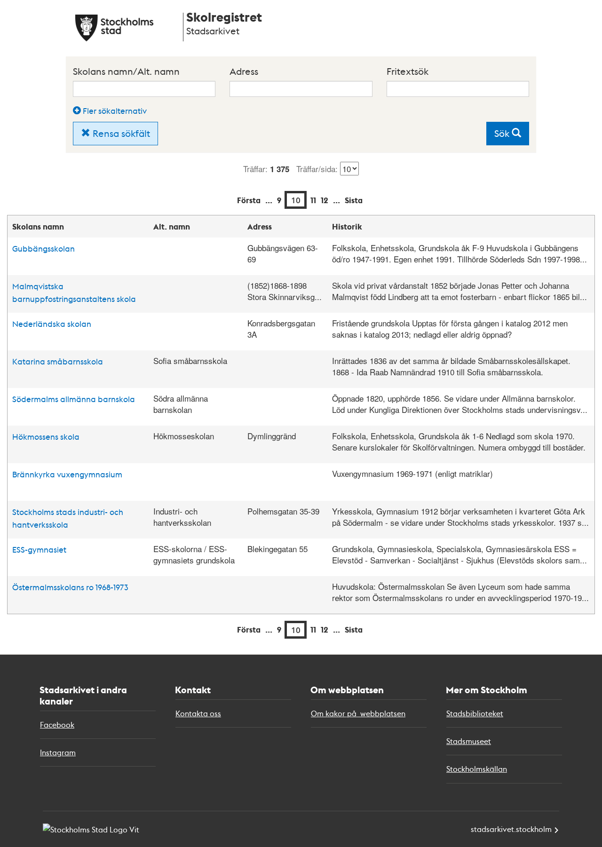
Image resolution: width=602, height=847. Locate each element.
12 (324, 200)
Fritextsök (407, 71)
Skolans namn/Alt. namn (126, 71)
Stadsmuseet (468, 741)
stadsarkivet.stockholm (511, 829)
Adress (244, 71)
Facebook (57, 724)
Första (249, 200)
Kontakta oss (198, 713)
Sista (354, 200)
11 (313, 200)
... (268, 200)
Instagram (58, 752)
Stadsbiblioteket (474, 713)
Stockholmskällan (476, 769)
